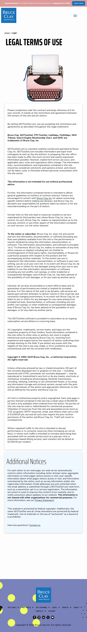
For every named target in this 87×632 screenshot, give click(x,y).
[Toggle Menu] (75, 16)
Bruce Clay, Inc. (44, 198)
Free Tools (26, 608)
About (76, 608)
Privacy (65, 608)
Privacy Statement (44, 500)
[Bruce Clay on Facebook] (34, 617)
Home (7, 33)
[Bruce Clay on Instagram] (39, 617)
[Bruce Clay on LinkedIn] (43, 617)
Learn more (78, 3)
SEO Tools (12, 608)
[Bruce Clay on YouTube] (52, 617)
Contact (39, 611)
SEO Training (41, 608)
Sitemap (51, 611)
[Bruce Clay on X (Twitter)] (48, 617)
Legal (54, 608)
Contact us (34, 525)
